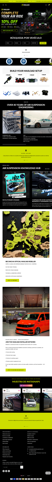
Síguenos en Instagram (27, 385)
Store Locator (5, 443)
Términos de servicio (6, 452)
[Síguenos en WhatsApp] (9, 471)
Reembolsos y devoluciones (32, 439)
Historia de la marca (6, 433)
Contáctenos (29, 443)
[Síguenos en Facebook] (4, 471)
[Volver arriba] (48, 476)
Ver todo (47, 168)
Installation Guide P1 (31, 433)
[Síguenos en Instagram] (6, 471)
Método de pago (30, 435)
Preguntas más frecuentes (8, 456)
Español (28, 475)
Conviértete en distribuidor (8, 437)
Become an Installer (6, 435)
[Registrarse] (21, 467)
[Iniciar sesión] (46, 5)
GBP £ (23, 475)
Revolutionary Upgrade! (11, 200)
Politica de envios (30, 437)
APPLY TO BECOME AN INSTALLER (16, 370)
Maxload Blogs (5, 441)
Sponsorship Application (7, 439)
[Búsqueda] (6, 5)
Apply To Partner (12, 280)
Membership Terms (6, 454)
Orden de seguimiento (31, 441)
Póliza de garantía (6, 449)
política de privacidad (7, 450)
